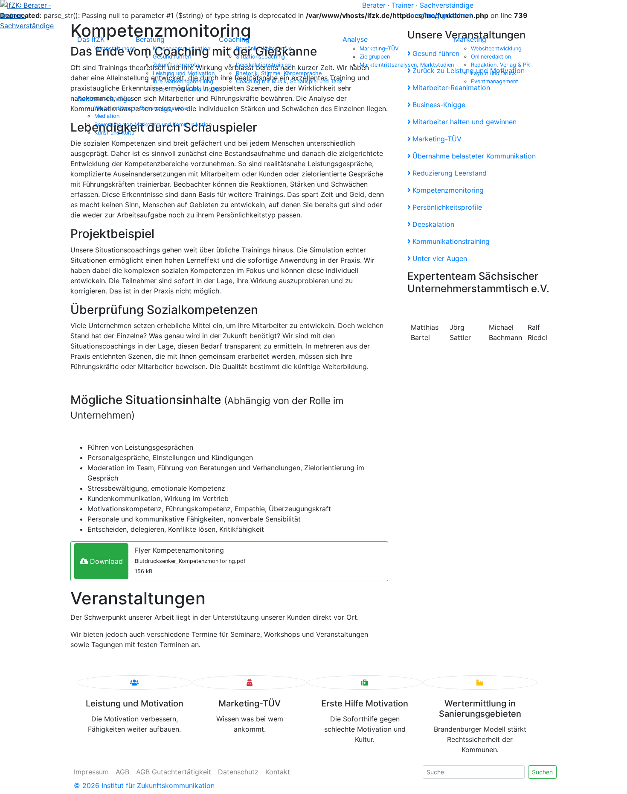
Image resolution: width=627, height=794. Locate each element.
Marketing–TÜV (379, 48)
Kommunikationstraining (451, 241)
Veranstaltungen (115, 48)
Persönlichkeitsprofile (264, 48)
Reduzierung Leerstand (449, 173)
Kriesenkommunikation (181, 48)
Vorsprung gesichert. (439, 15)
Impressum (91, 772)
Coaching (234, 39)
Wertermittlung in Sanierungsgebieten (142, 108)
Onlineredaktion (491, 56)
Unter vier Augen (439, 258)
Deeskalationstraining (263, 65)
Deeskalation (433, 224)
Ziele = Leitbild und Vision (186, 89)
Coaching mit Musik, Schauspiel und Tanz (289, 81)
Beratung (150, 39)
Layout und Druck (493, 73)
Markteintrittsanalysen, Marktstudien (407, 65)
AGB (122, 772)
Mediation (106, 116)
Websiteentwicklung (496, 48)
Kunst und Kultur (115, 132)
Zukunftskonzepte (176, 65)
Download (106, 561)
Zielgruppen (375, 56)
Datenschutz (238, 772)
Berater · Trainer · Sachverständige (417, 5)
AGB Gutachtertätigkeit (173, 772)
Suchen (542, 772)
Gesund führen (172, 56)
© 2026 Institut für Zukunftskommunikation (144, 785)
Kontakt (277, 772)
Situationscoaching (260, 56)
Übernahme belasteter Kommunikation (474, 156)
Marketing (470, 39)
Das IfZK (90, 39)
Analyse (355, 39)
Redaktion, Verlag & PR (500, 65)
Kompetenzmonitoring (448, 190)
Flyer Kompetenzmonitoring (190, 560)
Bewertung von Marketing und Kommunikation (153, 124)
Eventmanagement (494, 81)
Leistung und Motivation (184, 73)
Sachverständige (104, 98)
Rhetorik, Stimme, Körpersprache (279, 73)
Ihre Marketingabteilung (183, 81)
